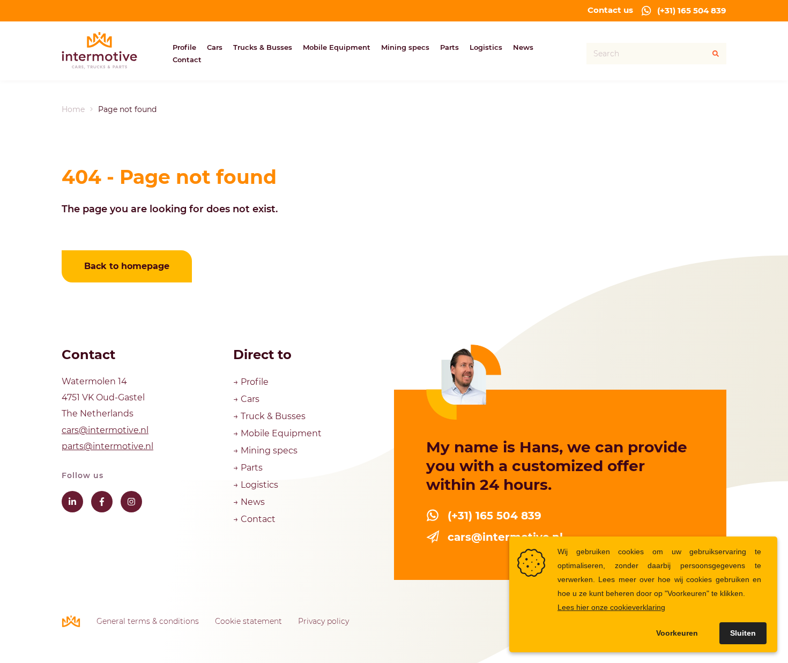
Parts (449, 47)
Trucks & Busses (262, 47)
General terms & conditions (147, 621)
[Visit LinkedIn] (72, 501)
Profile (184, 47)
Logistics (486, 47)
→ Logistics (255, 485)
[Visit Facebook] (102, 501)
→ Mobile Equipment (277, 433)
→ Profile (252, 382)
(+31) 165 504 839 (691, 10)
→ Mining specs (265, 450)
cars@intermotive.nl (105, 430)
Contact (187, 59)
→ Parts (248, 468)
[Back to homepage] (99, 51)
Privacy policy (323, 621)
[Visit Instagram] (131, 501)
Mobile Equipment (336, 47)
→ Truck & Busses (269, 416)
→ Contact (254, 519)
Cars (214, 47)
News (523, 47)
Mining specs (405, 47)
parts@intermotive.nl (107, 446)
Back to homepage (126, 266)
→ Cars (247, 399)
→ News (249, 502)
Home (73, 109)
